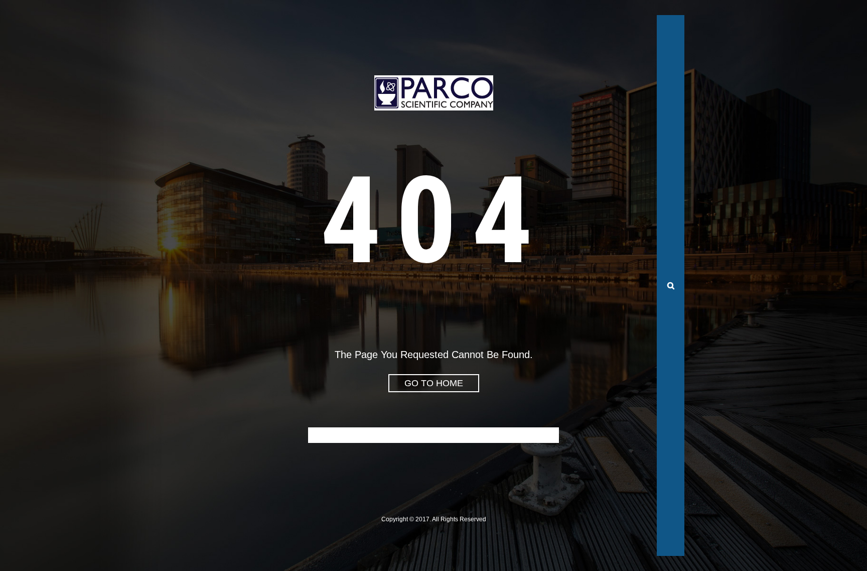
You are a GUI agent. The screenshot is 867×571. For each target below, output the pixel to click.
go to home (433, 383)
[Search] (670, 285)
